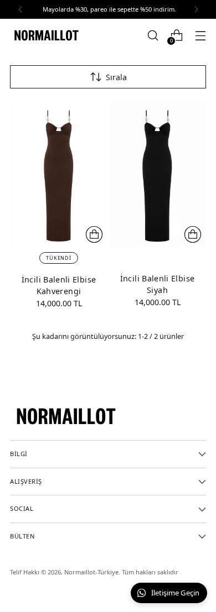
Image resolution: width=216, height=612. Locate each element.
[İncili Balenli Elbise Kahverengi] (58, 175)
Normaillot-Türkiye (91, 572)
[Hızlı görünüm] (94, 234)
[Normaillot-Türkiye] (46, 35)
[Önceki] (20, 9)
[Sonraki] (196, 9)
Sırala (116, 77)
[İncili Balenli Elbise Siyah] (157, 175)
